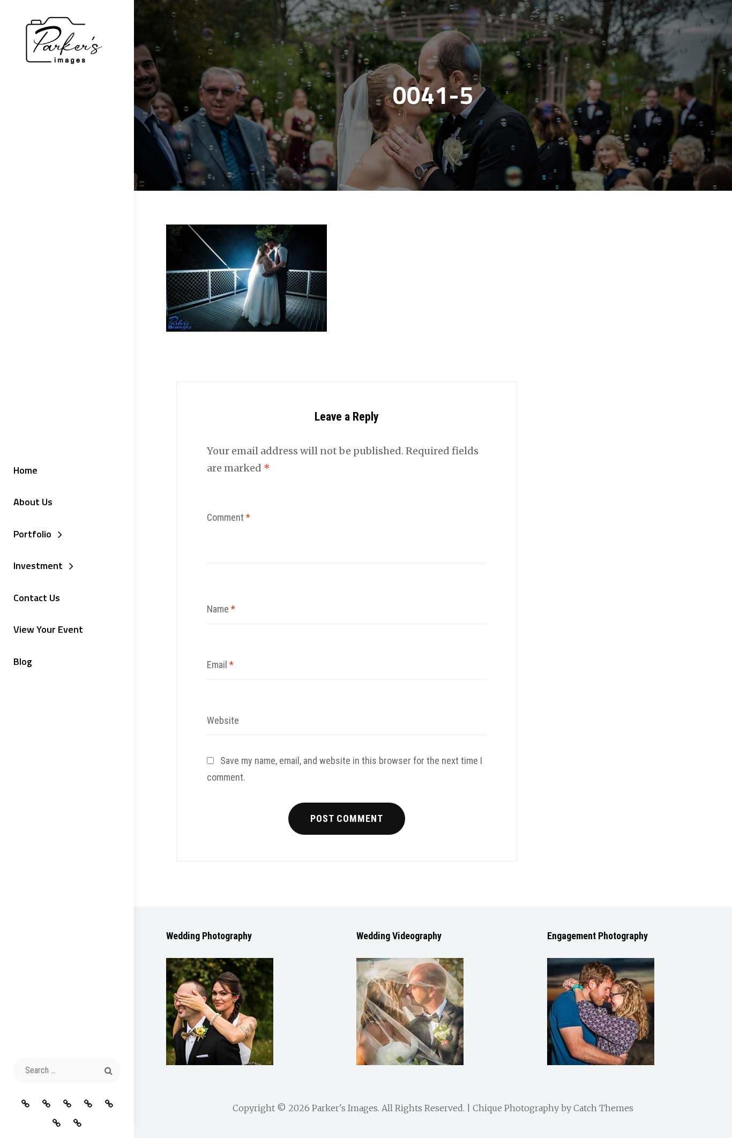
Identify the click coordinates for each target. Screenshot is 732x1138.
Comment (228, 517)
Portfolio (32, 534)
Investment (38, 565)
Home (25, 470)
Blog (22, 661)
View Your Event (48, 629)
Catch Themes (603, 1108)
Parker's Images (345, 1108)
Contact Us (36, 597)
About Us (33, 502)
